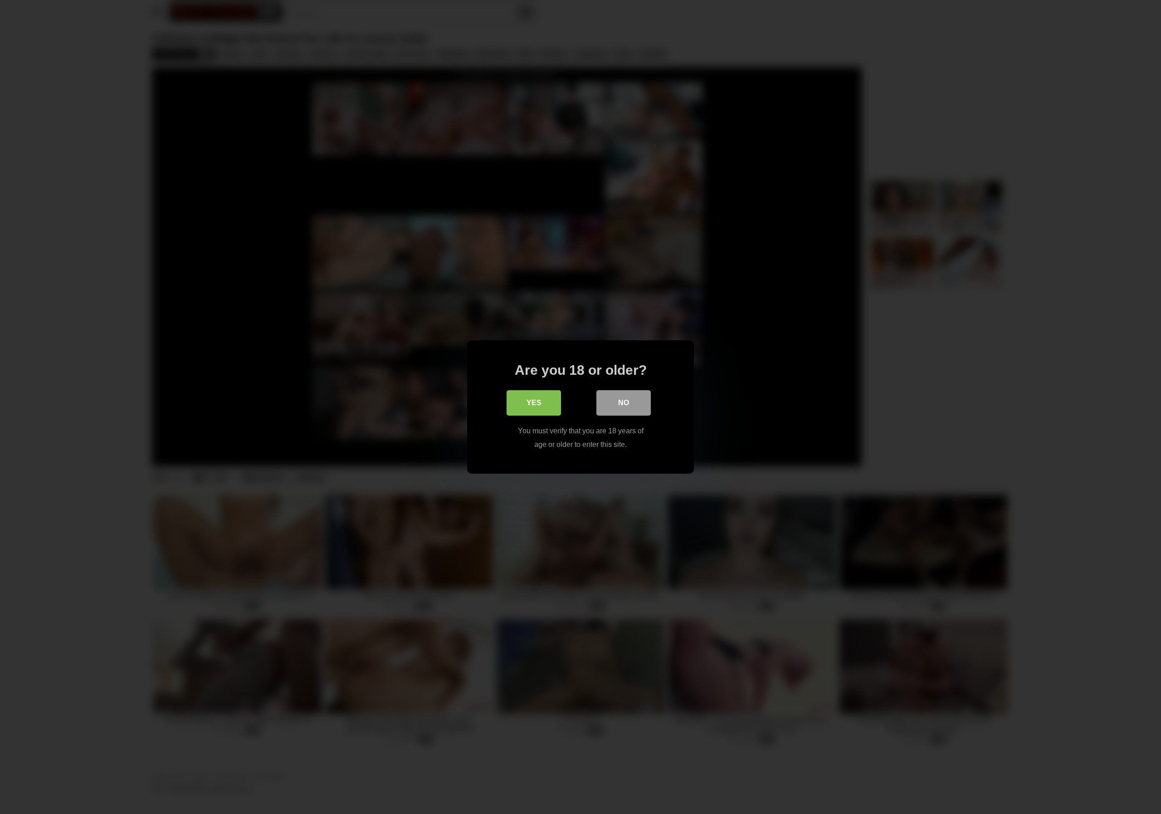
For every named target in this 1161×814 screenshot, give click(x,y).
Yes (534, 403)
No (623, 403)
